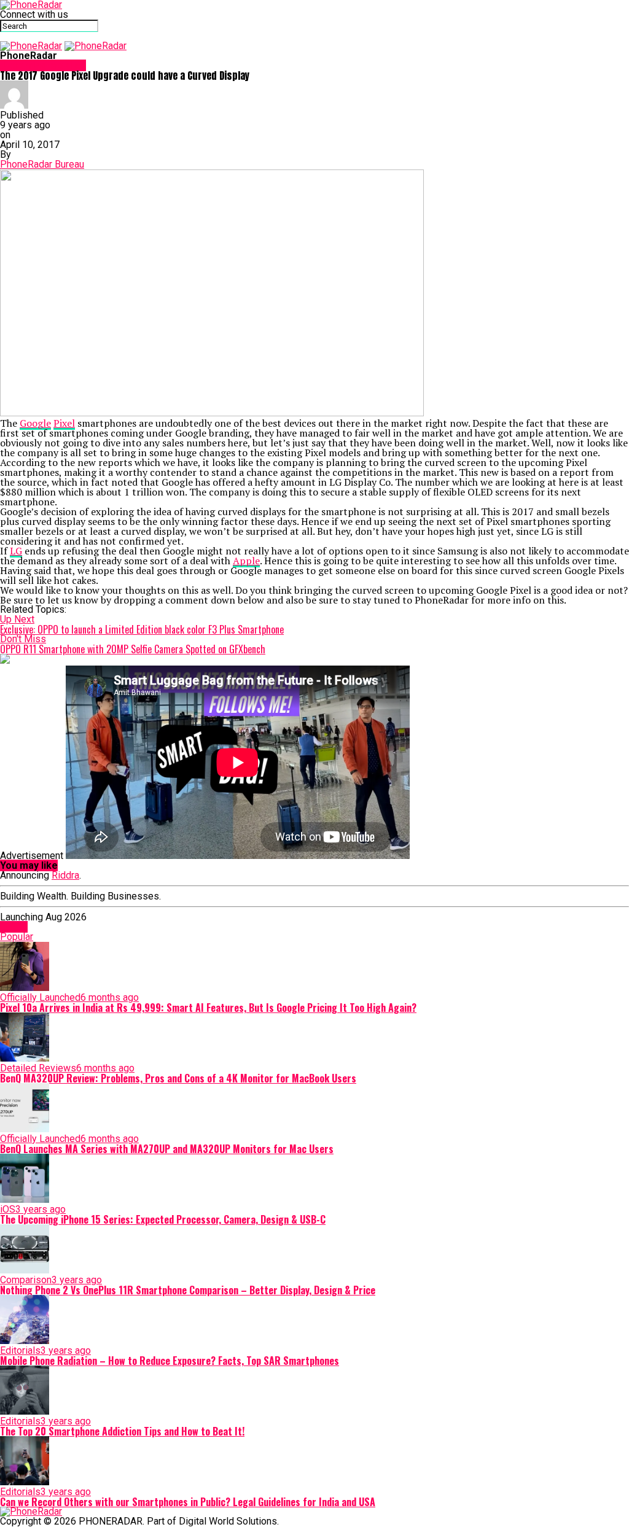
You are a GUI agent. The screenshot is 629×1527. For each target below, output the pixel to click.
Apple (246, 560)
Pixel (64, 423)
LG (16, 551)
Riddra (65, 875)
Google (35, 423)
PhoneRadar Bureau (42, 164)
